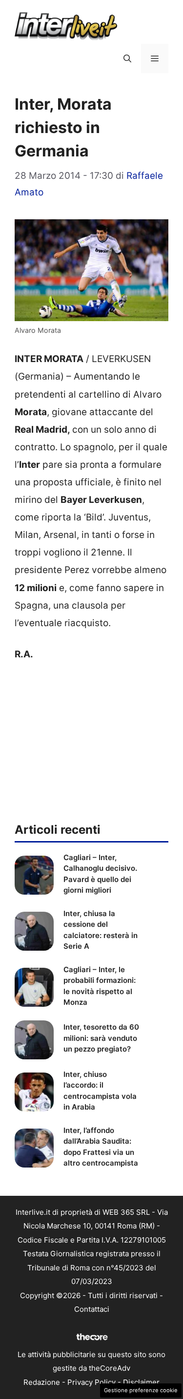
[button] (127, 58)
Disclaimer (141, 1382)
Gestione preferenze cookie (141, 1390)
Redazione (41, 1382)
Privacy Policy (91, 1382)
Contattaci (91, 1309)
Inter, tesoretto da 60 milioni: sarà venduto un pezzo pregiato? (101, 1038)
